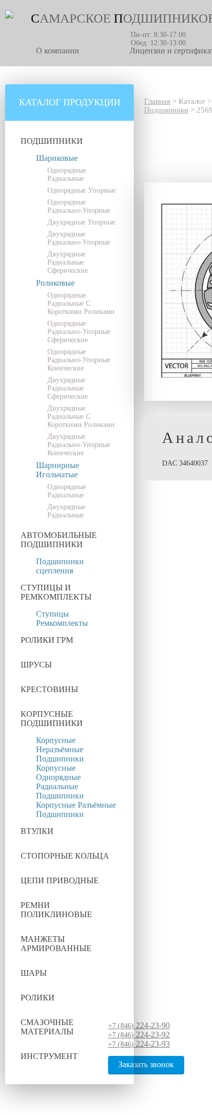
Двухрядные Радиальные (66, 511)
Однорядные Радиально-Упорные (78, 206)
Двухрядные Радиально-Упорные (78, 238)
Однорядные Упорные (81, 190)
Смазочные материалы (47, 1027)
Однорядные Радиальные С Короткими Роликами (81, 303)
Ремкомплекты (62, 623)
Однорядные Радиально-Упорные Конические (78, 360)
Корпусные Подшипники (52, 719)
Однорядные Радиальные (66, 174)
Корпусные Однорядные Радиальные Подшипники (60, 782)
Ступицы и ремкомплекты (56, 592)
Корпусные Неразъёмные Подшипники (60, 749)
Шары (34, 973)
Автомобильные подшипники (59, 540)
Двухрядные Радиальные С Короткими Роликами (81, 416)
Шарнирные (57, 465)
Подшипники (52, 141)
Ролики (38, 997)
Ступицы (52, 613)
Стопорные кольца (65, 855)
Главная (157, 101)
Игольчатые (57, 474)
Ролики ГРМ (47, 640)
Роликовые (55, 282)
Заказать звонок (146, 1064)
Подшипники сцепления (60, 566)
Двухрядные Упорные (81, 222)
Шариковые (57, 158)
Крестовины (49, 689)
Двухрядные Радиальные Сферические (67, 262)
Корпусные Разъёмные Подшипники (76, 810)
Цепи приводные (60, 880)
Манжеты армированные (56, 944)
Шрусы (36, 664)
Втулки (37, 831)
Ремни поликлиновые (56, 910)
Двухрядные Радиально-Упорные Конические (78, 445)
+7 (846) (139, 1026)
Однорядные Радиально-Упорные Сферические (78, 332)
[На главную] (9, 16)
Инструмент (49, 1056)
